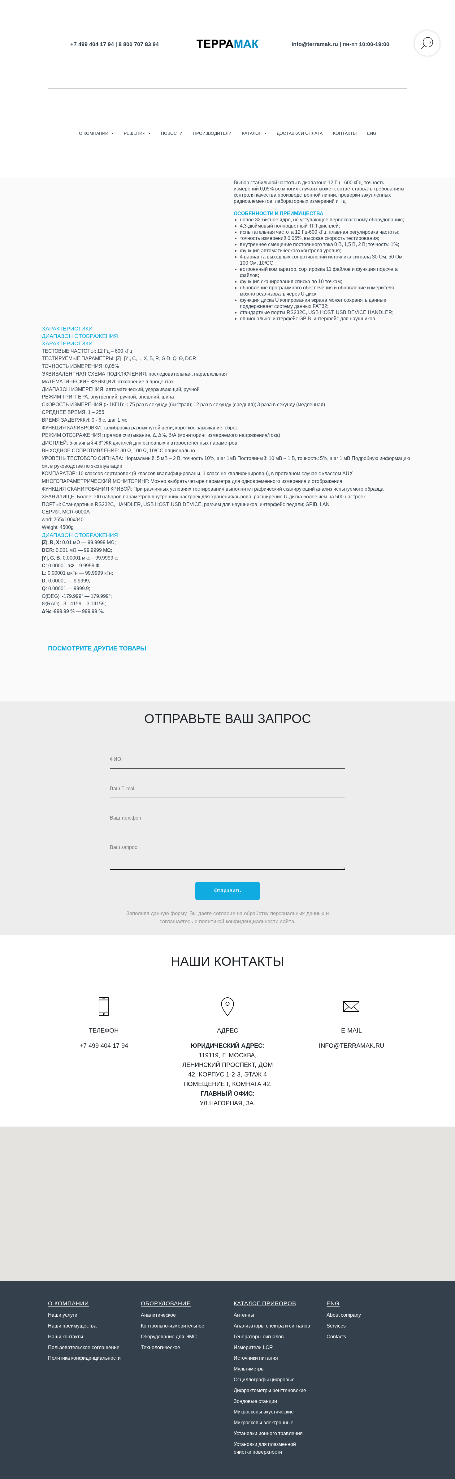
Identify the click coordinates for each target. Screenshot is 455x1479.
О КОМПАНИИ (68, 1303)
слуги (71, 1315)
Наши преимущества (72, 1325)
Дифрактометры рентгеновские (270, 1390)
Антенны (244, 1315)
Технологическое (160, 1347)
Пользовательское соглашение (83, 1347)
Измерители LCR (253, 1347)
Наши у (56, 1315)
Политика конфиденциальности (84, 1358)
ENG (371, 133)
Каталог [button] (252, 133)
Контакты (345, 133)
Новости (172, 133)
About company (344, 1315)
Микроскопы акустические (264, 1411)
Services (336, 1325)
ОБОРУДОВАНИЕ (166, 1303)
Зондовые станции (255, 1401)
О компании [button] (94, 133)
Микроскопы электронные (263, 1422)
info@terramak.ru (315, 44)
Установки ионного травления (268, 1433)
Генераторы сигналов (259, 1336)
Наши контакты (65, 1336)
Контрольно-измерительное (172, 1325)
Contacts (336, 1336)
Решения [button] (135, 133)
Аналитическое (158, 1315)
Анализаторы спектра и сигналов (272, 1325)
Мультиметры (249, 1368)
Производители (212, 133)
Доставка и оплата (300, 133)
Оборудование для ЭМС (169, 1336)
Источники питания (256, 1358)
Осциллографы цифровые (264, 1379)
